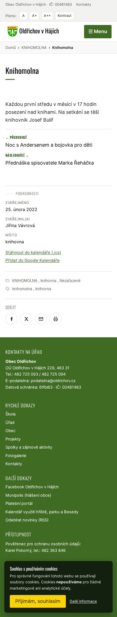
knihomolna (22, 289)
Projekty (13, 439)
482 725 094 (54, 374)
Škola (10, 414)
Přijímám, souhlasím (37, 601)
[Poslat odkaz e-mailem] (41, 319)
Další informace (83, 601)
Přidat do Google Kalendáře (32, 260)
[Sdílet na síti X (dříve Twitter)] (26, 319)
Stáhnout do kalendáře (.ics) (33, 252)
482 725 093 (26, 374)
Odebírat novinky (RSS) (26, 520)
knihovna (48, 280)
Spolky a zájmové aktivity (28, 447)
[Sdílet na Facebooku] (11, 319)
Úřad (9, 422)
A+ (34, 16)
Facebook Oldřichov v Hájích (32, 486)
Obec (10, 430)
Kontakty (83, 4)
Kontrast (65, 16)
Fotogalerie (15, 455)
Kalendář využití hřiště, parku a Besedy (41, 511)
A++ (47, 16)
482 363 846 (53, 550)
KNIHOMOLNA (24, 280)
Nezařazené (70, 280)
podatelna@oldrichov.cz (53, 380)
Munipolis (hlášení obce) (28, 495)
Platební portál (18, 503)
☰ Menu (97, 31)
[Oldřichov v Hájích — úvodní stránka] (32, 31)
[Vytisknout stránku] (55, 319)
